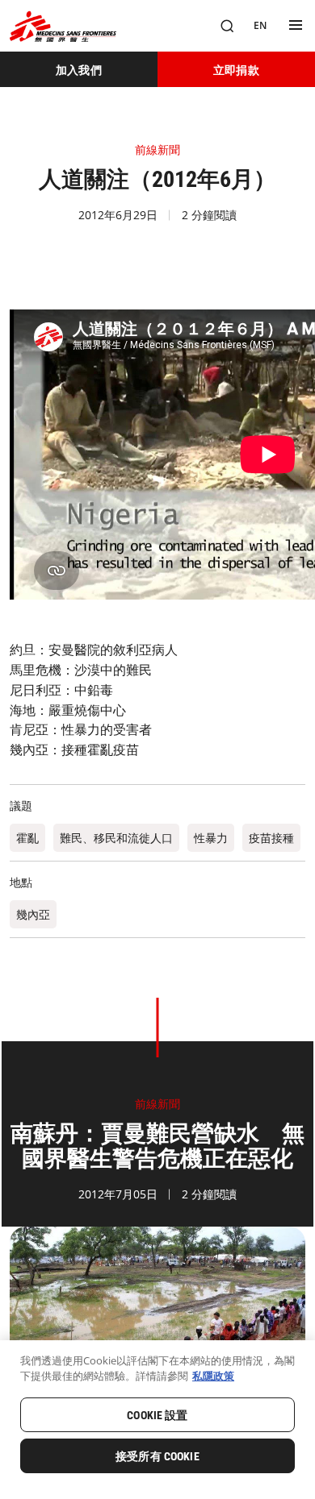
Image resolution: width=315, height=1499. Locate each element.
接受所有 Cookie (158, 1456)
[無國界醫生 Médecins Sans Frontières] (63, 26)
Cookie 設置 (157, 1415)
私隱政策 (213, 1375)
